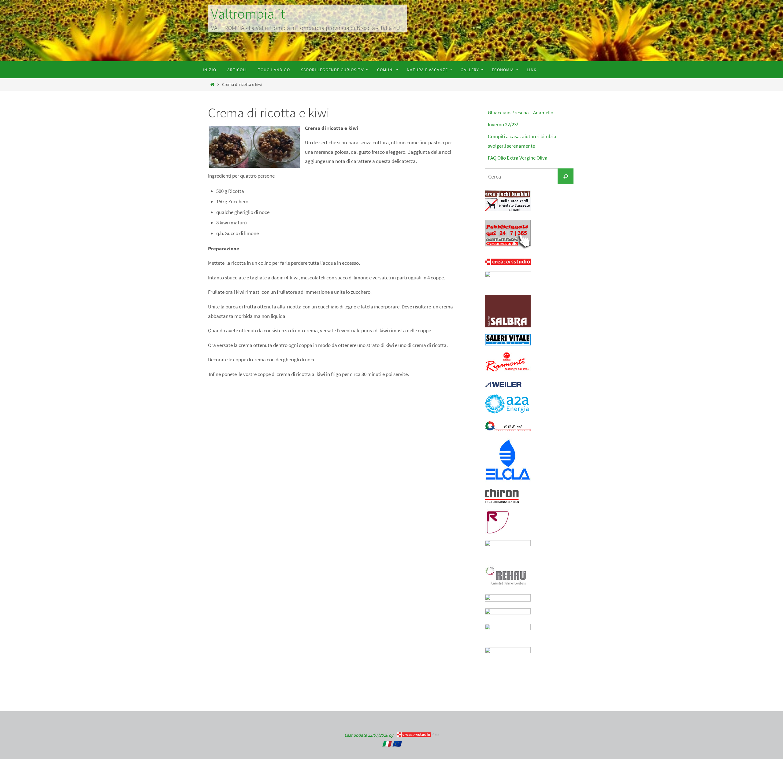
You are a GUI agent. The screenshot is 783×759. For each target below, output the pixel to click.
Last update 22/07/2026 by (370, 735)
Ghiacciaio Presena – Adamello (520, 112)
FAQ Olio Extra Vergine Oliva (517, 157)
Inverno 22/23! (503, 124)
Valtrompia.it (248, 14)
